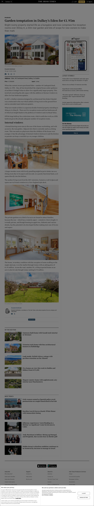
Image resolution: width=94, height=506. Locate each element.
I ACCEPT (84, 493)
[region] (47, 495)
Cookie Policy (18, 498)
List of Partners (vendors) (47, 494)
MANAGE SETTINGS (84, 497)
